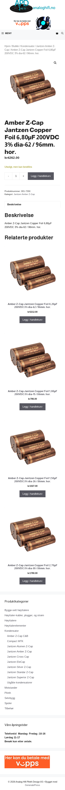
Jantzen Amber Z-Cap (24, 194)
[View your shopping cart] (57, 33)
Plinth (8, 692)
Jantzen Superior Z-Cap (20, 677)
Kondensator (27, 46)
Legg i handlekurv (41, 176)
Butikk (15, 46)
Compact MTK (15, 641)
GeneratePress (32, 785)
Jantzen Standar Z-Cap (20, 672)
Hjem (7, 46)
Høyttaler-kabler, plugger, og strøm (24, 615)
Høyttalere (10, 620)
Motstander (11, 687)
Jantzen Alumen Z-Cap (20, 646)
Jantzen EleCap (16, 661)
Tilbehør (9, 708)
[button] (62, 33)
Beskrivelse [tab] (14, 204)
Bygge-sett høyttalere (17, 610)
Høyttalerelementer (15, 625)
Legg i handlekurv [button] (32, 319)
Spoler (8, 703)
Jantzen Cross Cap (18, 656)
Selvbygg (10, 698)
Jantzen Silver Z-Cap (19, 667)
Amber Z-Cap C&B (17, 636)
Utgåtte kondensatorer (19, 682)
